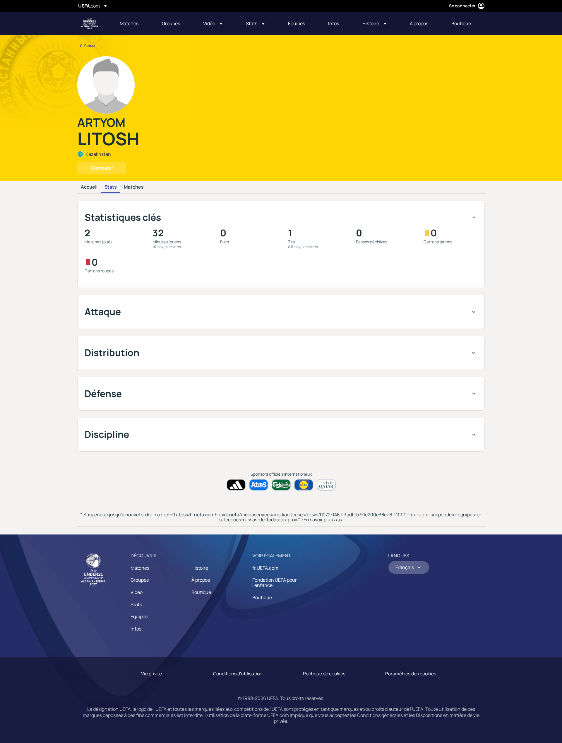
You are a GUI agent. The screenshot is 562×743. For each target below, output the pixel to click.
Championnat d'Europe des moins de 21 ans (89, 23)
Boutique (201, 592)
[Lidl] (303, 485)
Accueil (89, 187)
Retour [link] (90, 45)
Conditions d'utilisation (238, 673)
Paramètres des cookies (410, 673)
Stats (110, 187)
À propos (200, 580)
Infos (136, 629)
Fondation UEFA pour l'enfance (274, 582)
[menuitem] (133, 23)
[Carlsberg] (281, 485)
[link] (129, 23)
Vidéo (137, 592)
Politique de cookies (324, 673)
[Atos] (258, 485)
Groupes (140, 580)
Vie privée (151, 673)
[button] (212, 23)
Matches (134, 187)
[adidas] (236, 485)
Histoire (199, 568)
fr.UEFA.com (265, 568)
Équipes (139, 616)
